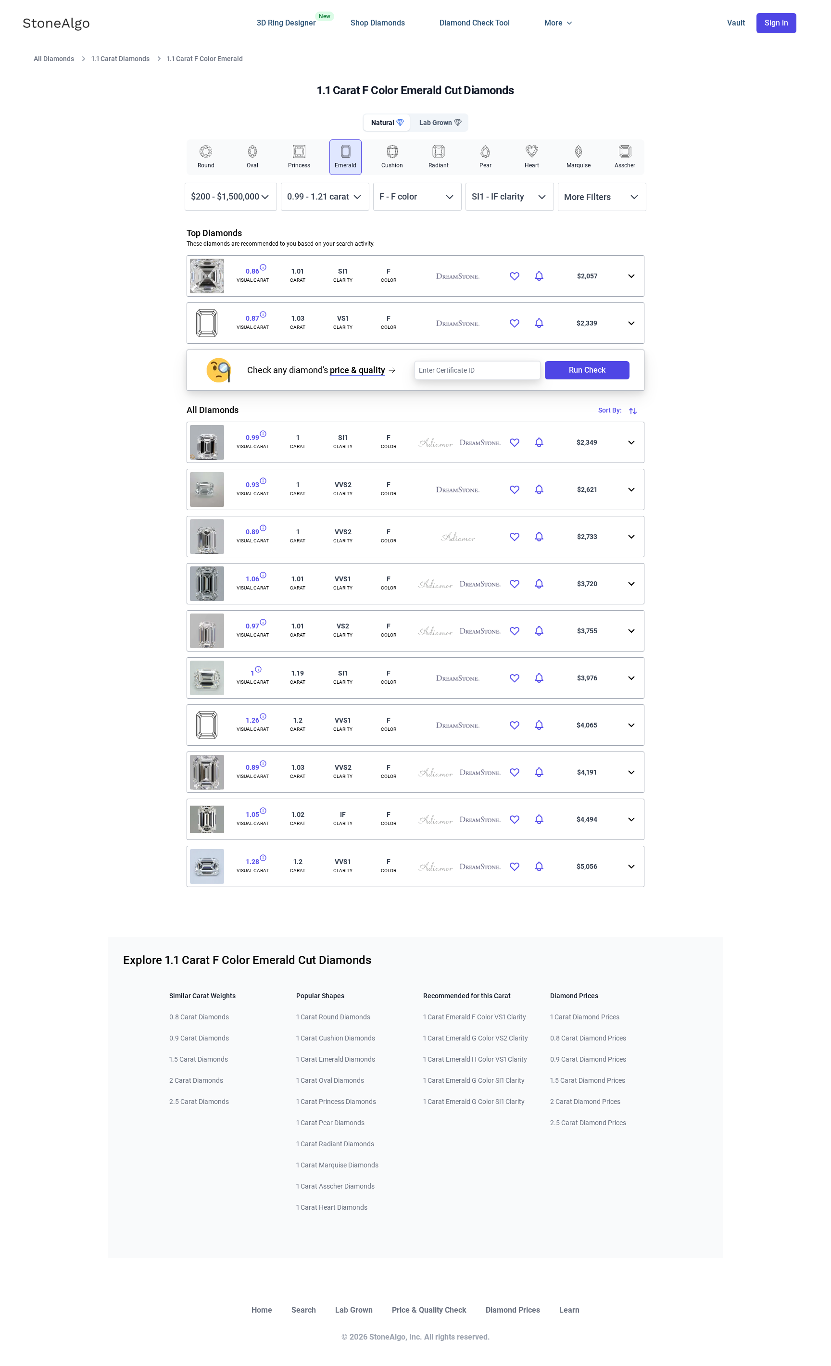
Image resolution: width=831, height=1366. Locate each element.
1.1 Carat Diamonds (120, 59)
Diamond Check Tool (475, 22)
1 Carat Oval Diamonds (330, 1080)
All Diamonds (54, 59)
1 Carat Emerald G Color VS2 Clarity (475, 1038)
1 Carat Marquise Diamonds (337, 1165)
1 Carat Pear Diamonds (330, 1123)
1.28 (252, 861)
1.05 (252, 814)
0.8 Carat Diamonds (199, 1017)
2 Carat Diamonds (196, 1080)
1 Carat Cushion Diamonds (335, 1038)
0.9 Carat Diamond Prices (588, 1059)
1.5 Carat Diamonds (198, 1059)
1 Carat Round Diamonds (333, 1017)
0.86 (252, 271)
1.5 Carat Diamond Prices (587, 1080)
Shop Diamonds (378, 22)
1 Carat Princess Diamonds (336, 1101)
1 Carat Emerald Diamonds (335, 1059)
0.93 (252, 485)
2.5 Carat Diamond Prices (588, 1123)
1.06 (252, 579)
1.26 (252, 720)
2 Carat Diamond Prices (585, 1101)
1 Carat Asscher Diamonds (335, 1186)
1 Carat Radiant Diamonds (335, 1144)
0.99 (252, 437)
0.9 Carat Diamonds (199, 1038)
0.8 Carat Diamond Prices (588, 1038)
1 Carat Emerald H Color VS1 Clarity (475, 1059)
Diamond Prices (513, 1310)
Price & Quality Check (429, 1310)
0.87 (252, 318)
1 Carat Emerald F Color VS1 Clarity (474, 1017)
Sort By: (610, 410)
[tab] (387, 122)
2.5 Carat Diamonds (199, 1101)
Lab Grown (354, 1310)
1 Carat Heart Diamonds (331, 1207)
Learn (569, 1310)
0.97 (252, 626)
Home (262, 1310)
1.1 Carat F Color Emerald (205, 59)
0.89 (252, 532)
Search (303, 1310)
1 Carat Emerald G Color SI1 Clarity (474, 1080)
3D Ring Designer (286, 20)
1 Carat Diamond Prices (584, 1017)
